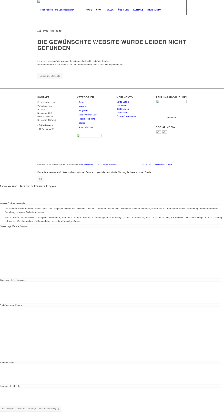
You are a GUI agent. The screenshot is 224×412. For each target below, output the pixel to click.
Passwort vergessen (126, 115)
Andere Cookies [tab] (7, 362)
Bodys (81, 101)
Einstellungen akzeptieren (13, 408)
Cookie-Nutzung (159, 172)
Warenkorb (121, 105)
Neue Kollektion (86, 127)
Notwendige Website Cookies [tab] (14, 226)
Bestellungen (122, 108)
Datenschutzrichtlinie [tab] (10, 386)
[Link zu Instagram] (184, 164)
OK (40, 179)
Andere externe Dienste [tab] (11, 304)
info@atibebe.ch (45, 125)
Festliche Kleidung (87, 118)
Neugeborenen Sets (88, 114)
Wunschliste (122, 112)
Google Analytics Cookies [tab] (12, 279)
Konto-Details (122, 101)
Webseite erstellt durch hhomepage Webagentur (99, 164)
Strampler (83, 106)
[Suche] (166, 9)
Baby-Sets (83, 110)
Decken (82, 122)
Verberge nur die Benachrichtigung (43, 408)
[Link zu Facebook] (179, 164)
